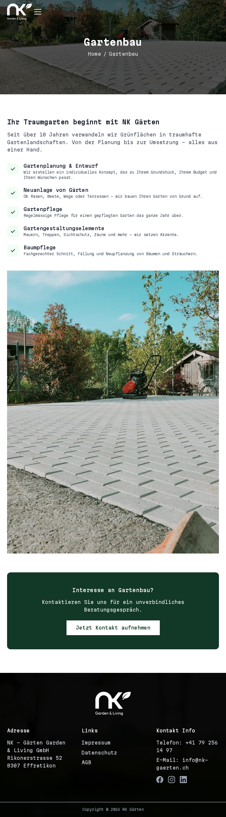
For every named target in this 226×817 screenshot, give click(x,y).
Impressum (96, 742)
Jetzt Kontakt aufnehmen (113, 627)
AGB (86, 762)
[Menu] (38, 12)
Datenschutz (99, 752)
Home (94, 54)
